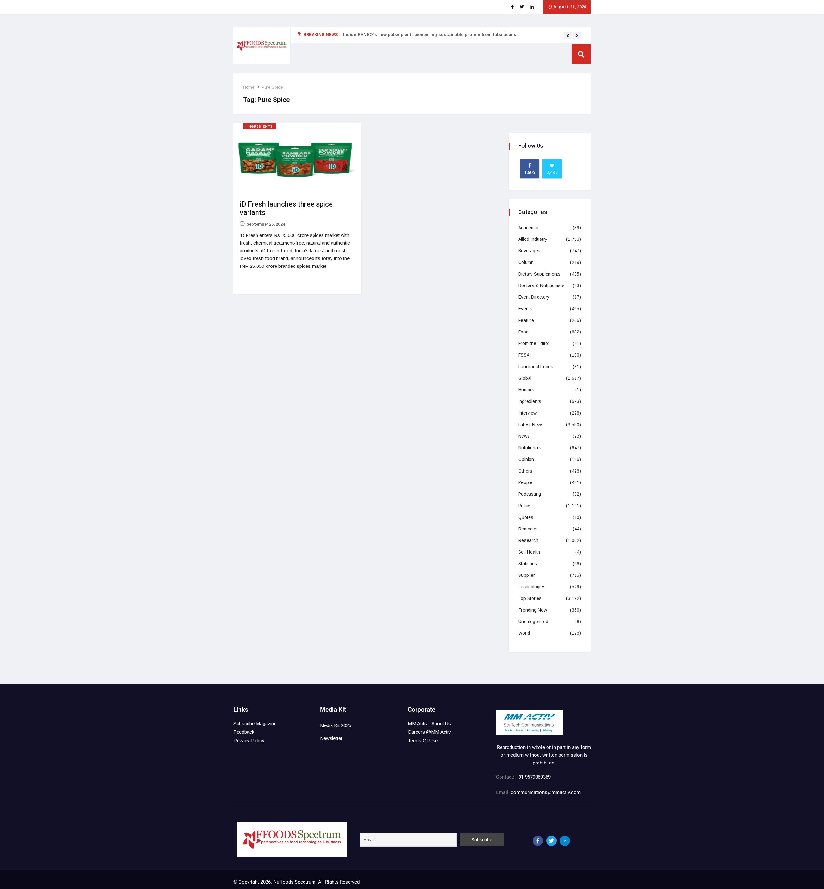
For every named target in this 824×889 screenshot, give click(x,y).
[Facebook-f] (538, 841)
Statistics (527, 563)
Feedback (243, 732)
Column (526, 262)
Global (524, 378)
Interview (527, 413)
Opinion (526, 459)
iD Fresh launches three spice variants (286, 208)
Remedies (528, 528)
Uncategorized (533, 621)
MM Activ (418, 723)
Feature (526, 320)
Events (525, 308)
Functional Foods (535, 366)
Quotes (525, 517)
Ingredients (260, 126)
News (524, 436)
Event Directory (533, 297)
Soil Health (529, 552)
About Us (441, 723)
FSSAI (524, 355)
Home (248, 87)
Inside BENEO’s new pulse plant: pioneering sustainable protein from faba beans (429, 34)
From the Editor (533, 343)
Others (525, 470)
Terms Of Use (423, 740)
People (525, 482)
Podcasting (529, 494)
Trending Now (532, 610)
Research (528, 540)
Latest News (531, 424)
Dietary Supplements (539, 273)
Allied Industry (532, 239)
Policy (524, 505)
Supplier (526, 575)
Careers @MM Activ (429, 732)
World (524, 633)
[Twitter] (551, 841)
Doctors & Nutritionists (541, 285)
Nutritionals (529, 447)
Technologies (532, 586)
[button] (568, 36)
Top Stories (530, 598)
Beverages (529, 250)
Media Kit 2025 (335, 725)
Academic (528, 227)
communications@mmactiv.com (545, 792)
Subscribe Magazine (254, 723)
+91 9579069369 (533, 777)
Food (523, 331)
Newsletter (331, 738)
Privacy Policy (249, 740)
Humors (526, 389)
